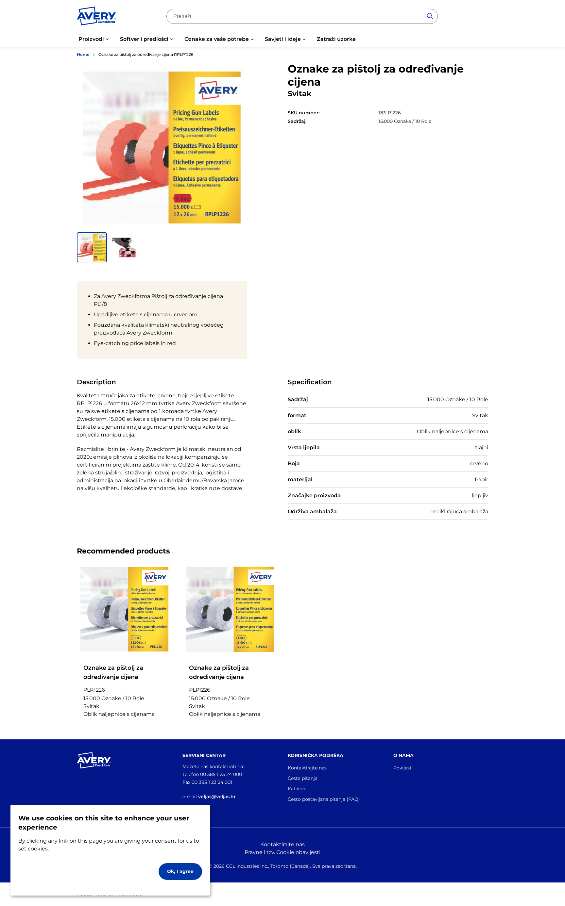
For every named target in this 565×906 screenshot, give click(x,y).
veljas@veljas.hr (217, 796)
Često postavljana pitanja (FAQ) (324, 799)
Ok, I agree (180, 871)
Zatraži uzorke (336, 39)
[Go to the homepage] (96, 17)
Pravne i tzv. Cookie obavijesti (282, 852)
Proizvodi (91, 39)
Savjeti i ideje (283, 39)
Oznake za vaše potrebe (216, 39)
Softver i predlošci (144, 39)
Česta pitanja (302, 778)
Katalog (297, 789)
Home (83, 54)
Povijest (402, 768)
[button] (92, 247)
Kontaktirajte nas (307, 768)
